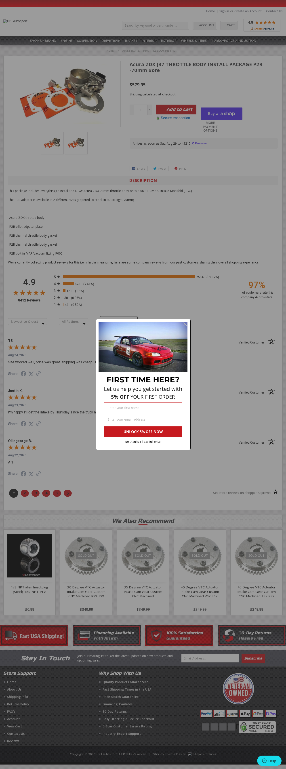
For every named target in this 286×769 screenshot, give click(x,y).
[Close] (185, 324)
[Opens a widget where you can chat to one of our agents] (269, 761)
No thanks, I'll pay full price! (143, 442)
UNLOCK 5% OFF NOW (143, 431)
